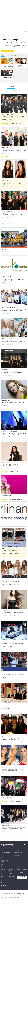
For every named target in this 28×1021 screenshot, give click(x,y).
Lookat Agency (5, 579)
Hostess (17, 850)
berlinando (4, 523)
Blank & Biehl (5, 147)
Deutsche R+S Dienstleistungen (9, 431)
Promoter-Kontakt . (6, 276)
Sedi (2, 874)
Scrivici (2, 873)
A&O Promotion (5, 825)
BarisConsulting (5, 400)
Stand (2, 850)
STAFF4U (5, 180)
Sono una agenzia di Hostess (11, 873)
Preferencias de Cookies (22, 877)
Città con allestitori (5, 852)
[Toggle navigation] (26, 31)
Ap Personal (5, 369)
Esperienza (18, 86)
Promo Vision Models (7, 495)
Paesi (2, 864)
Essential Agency (6, 735)
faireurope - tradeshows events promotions (12, 766)
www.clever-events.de (7, 338)
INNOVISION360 (6, 223)
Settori (2, 861)
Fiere (2, 857)
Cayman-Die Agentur (7, 211)
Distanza (11, 90)
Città (2, 863)
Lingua (24, 844)
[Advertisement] (14, 15)
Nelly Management (6, 797)
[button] (7, 50)
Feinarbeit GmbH (7, 548)
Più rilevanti (11, 86)
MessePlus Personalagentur (8, 307)
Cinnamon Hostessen (21, 66)
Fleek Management (6, 249)
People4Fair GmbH (7, 66)
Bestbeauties (5, 642)
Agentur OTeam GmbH (7, 78)
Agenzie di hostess (19, 852)
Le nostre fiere (4, 860)
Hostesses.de (5, 673)
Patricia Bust (5, 462)
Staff (2, 872)
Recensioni (4, 90)
